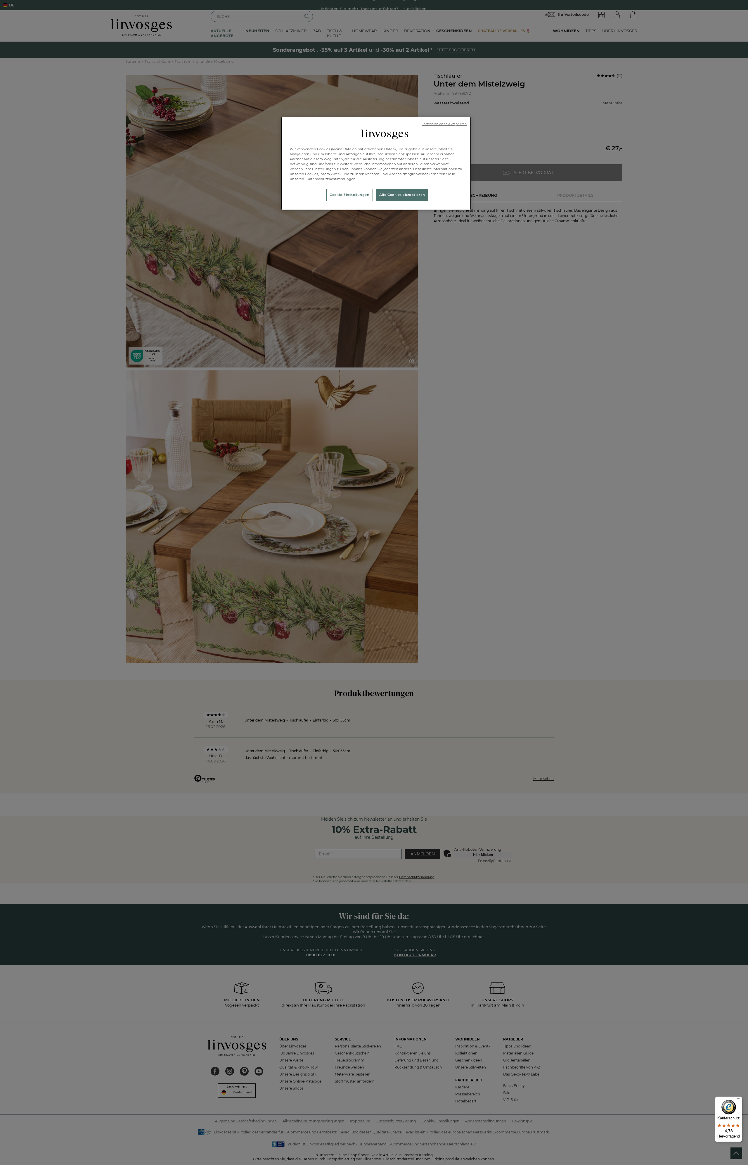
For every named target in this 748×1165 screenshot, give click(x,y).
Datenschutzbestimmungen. (331, 179)
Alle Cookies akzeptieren (402, 195)
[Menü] (738, 1100)
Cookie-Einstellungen (349, 195)
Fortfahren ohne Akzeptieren (444, 124)
